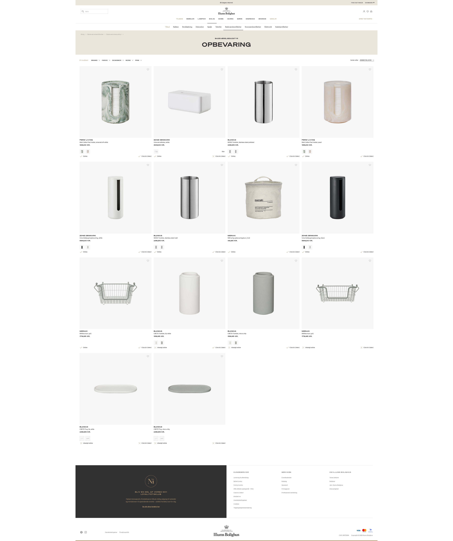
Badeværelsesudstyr (114, 34)
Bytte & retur (238, 481)
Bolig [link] (212, 19)
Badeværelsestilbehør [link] (233, 27)
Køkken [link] (176, 27)
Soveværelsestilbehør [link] (253, 27)
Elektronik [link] (268, 27)
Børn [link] (239, 19)
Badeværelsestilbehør (95, 34)
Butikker (332, 481)
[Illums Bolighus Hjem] (226, 11)
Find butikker (357, 3)
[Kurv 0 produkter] (371, 11)
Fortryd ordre (238, 485)
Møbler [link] (190, 19)
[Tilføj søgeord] (83, 11)
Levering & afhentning (241, 478)
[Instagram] (85, 532)
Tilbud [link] (179, 19)
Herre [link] (230, 19)
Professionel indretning (289, 493)
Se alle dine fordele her (151, 506)
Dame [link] (221, 19)
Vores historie (334, 478)
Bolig (83, 34)
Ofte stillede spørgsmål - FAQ (243, 489)
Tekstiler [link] (218, 27)
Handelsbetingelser (240, 500)
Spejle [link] (209, 27)
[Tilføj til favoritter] (148, 69)
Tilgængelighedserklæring (243, 508)
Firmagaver (286, 489)
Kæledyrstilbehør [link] (281, 27)
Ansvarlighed (334, 489)
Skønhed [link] (250, 19)
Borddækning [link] (187, 27)
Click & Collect (238, 493)
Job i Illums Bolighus (336, 485)
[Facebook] (81, 532)
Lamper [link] (202, 19)
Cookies (236, 504)
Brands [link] (262, 19)
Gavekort (285, 485)
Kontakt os (237, 496)
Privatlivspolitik (124, 532)
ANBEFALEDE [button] (366, 60)
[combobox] (94, 11)
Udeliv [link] (273, 19)
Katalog (284, 481)
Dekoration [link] (200, 27)
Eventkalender (287, 478)
